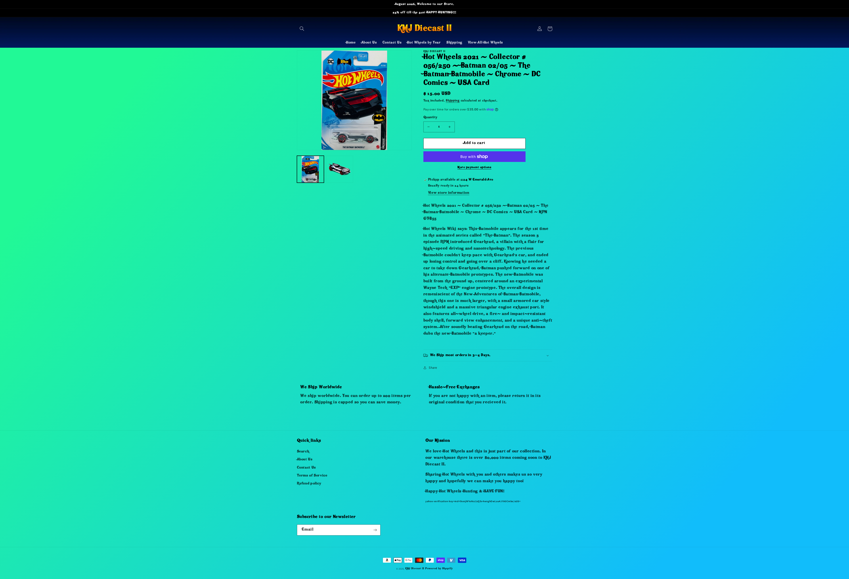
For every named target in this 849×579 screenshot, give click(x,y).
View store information (448, 193)
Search (303, 452)
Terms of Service (312, 476)
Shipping (453, 101)
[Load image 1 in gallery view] (310, 169)
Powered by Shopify (439, 568)
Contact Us (306, 468)
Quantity (430, 118)
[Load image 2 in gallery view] (339, 169)
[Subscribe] (375, 529)
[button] (302, 29)
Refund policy (309, 484)
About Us (305, 460)
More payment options (474, 167)
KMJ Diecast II (414, 568)
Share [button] (433, 367)
